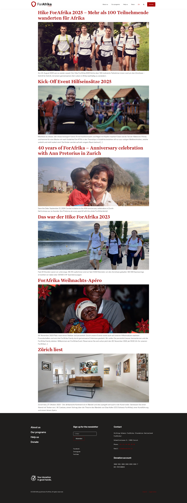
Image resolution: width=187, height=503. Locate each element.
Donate (35, 441)
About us (105, 4)
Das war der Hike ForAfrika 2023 (74, 217)
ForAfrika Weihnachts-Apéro (70, 280)
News (133, 4)
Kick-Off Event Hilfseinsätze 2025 (74, 81)
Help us (125, 4)
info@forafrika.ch (125, 448)
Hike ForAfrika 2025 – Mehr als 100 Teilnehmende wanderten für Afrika (93, 15)
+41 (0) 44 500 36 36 (127, 444)
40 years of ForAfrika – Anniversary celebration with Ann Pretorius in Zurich (90, 150)
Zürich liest (50, 349)
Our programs (115, 4)
